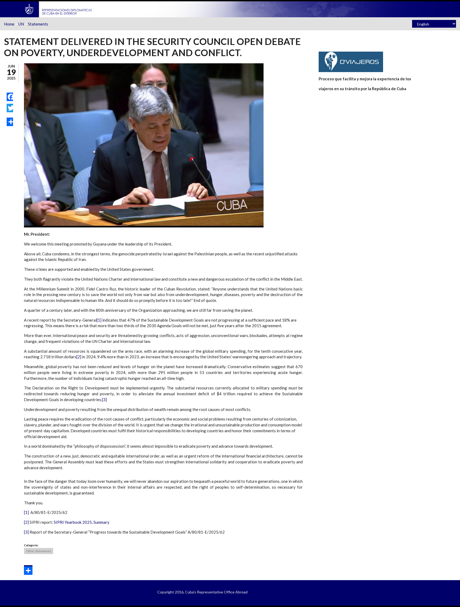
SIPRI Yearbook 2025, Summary (81, 522)
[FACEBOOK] (10, 97)
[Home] (58, 8)
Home (9, 24)
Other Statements (38, 551)
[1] (99, 320)
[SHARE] (10, 122)
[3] (104, 399)
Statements (38, 24)
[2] (78, 356)
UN (21, 24)
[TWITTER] (10, 108)
